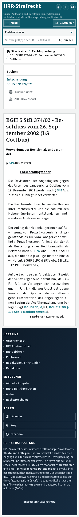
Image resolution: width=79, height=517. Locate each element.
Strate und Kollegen (16, 453)
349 (11, 163)
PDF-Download (24, 99)
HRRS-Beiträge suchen (21, 388)
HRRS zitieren (15, 351)
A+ (72, 7)
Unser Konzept (15, 340)
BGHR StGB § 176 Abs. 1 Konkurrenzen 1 (38, 309)
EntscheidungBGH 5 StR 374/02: (19, 81)
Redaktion (13, 368)
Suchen (12, 71)
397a (36, 251)
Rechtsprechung (43, 51)
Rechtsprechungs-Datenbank (33, 469)
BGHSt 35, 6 (33, 307)
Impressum (30, 502)
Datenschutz (47, 502)
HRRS (31, 465)
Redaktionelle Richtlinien (23, 362)
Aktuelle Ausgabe (17, 383)
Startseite (18, 51)
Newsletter (66, 465)
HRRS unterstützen (18, 346)
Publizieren (13, 357)
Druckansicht (22, 92)
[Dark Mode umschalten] (59, 7)
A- (66, 7)
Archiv (10, 394)
